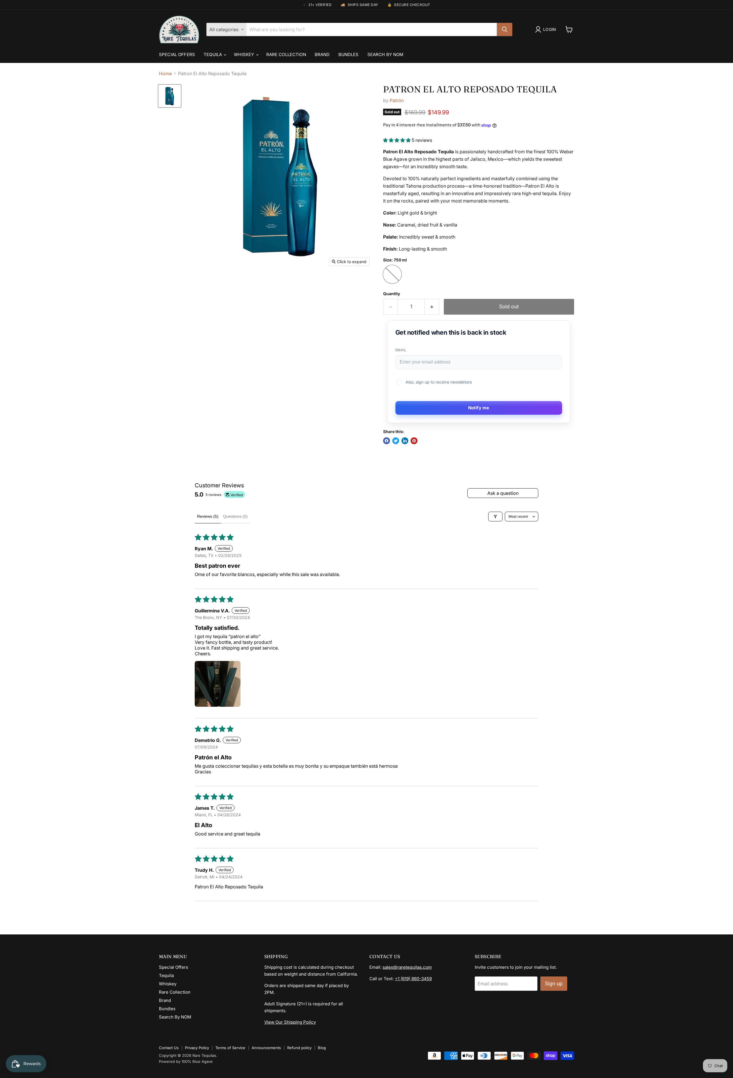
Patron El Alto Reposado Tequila (470, 89)
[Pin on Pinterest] (414, 440)
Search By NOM (385, 54)
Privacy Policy (197, 1047)
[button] (397, 140)
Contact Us (169, 1047)
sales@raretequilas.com (407, 967)
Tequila (213, 54)
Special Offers (177, 54)
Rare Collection (286, 54)
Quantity (391, 293)
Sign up (554, 983)
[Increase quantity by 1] (432, 307)
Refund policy (299, 1047)
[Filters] (495, 516)
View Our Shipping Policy (290, 1022)
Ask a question (503, 493)
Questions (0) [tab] (235, 516)
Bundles (348, 54)
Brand (322, 54)
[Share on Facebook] (386, 440)
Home (165, 73)
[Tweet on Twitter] (395, 440)
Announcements (266, 1047)
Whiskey (244, 54)
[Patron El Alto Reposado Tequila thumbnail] (169, 96)
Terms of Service (230, 1047)
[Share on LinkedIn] (404, 440)
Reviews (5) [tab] (207, 516)
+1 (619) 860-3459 (413, 978)
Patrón (397, 100)
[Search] (504, 29)
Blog (322, 1047)
